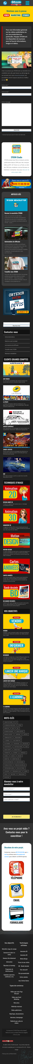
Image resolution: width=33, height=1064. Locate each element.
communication (8, 737)
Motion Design (23, 959)
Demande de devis (10, 337)
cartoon (25, 734)
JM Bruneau (23, 752)
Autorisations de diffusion (11, 345)
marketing (6, 759)
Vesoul (6, 774)
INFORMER (6, 655)
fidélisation (25, 743)
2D (16, 722)
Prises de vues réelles (23, 962)
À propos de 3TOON (11, 1030)
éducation (6, 777)
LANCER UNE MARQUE (9, 681)
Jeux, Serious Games (24, 981)
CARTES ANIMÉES (7, 575)
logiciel (13, 756)
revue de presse (19, 75)
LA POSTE (5, 402)
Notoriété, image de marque (9, 949)
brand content (19, 731)
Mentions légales (23, 1032)
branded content (8, 734)
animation (6, 728)
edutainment (7, 743)
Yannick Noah (22, 774)
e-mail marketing (17, 740)
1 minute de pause (8, 722)
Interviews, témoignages (16, 1017)
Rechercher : (7, 320)
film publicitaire (18, 746)
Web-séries (16, 1003)
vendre (26, 771)
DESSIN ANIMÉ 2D (8, 502)
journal (6, 756)
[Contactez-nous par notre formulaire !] (16, 915)
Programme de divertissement (9, 970)
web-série (13, 774)
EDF (4, 474)
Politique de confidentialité (9, 1054)
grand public (17, 749)
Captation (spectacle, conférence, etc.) (9, 976)
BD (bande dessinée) (8, 731)
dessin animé (18, 737)
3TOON (19, 725)
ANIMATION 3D (7, 525)
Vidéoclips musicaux (16, 1006)
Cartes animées (24, 977)
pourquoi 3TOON (8, 765)
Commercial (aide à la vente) (9, 953)
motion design (20, 762)
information (7, 752)
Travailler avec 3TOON (10, 349)
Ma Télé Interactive (8, 762)
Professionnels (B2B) (9, 768)
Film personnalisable (23, 973)
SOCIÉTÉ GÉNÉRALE (8, 426)
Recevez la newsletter (10, 353)
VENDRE (5, 631)
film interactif (7, 746)
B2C (18, 728)
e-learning (6, 740)
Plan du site (17, 1035)
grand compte (7, 749)
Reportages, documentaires (17, 1014)
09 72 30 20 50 (20, 852)
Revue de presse (22, 1030)
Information (9, 962)
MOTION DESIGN (7, 550)
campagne (18, 734)
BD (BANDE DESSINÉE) (9, 601)
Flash (26, 746)
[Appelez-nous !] (5, 3)
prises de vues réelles (20, 765)
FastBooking (16, 743)
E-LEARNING (6, 707)
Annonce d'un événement (9, 958)
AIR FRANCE (6, 379)
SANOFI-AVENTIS (7, 449)
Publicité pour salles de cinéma (16, 1022)
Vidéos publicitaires (16, 1010)
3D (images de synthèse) (9, 725)
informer (15, 752)
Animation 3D (23, 955)
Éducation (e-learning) (9, 965)
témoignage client (16, 771)
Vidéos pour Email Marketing (16, 998)
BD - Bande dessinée (23, 966)
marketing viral (16, 759)
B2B (13, 728)
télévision (6, 771)
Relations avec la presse (11, 341)
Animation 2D (23, 951)
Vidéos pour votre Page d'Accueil (17, 992)
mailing (19, 756)
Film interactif (24, 970)
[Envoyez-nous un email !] (16, 892)
